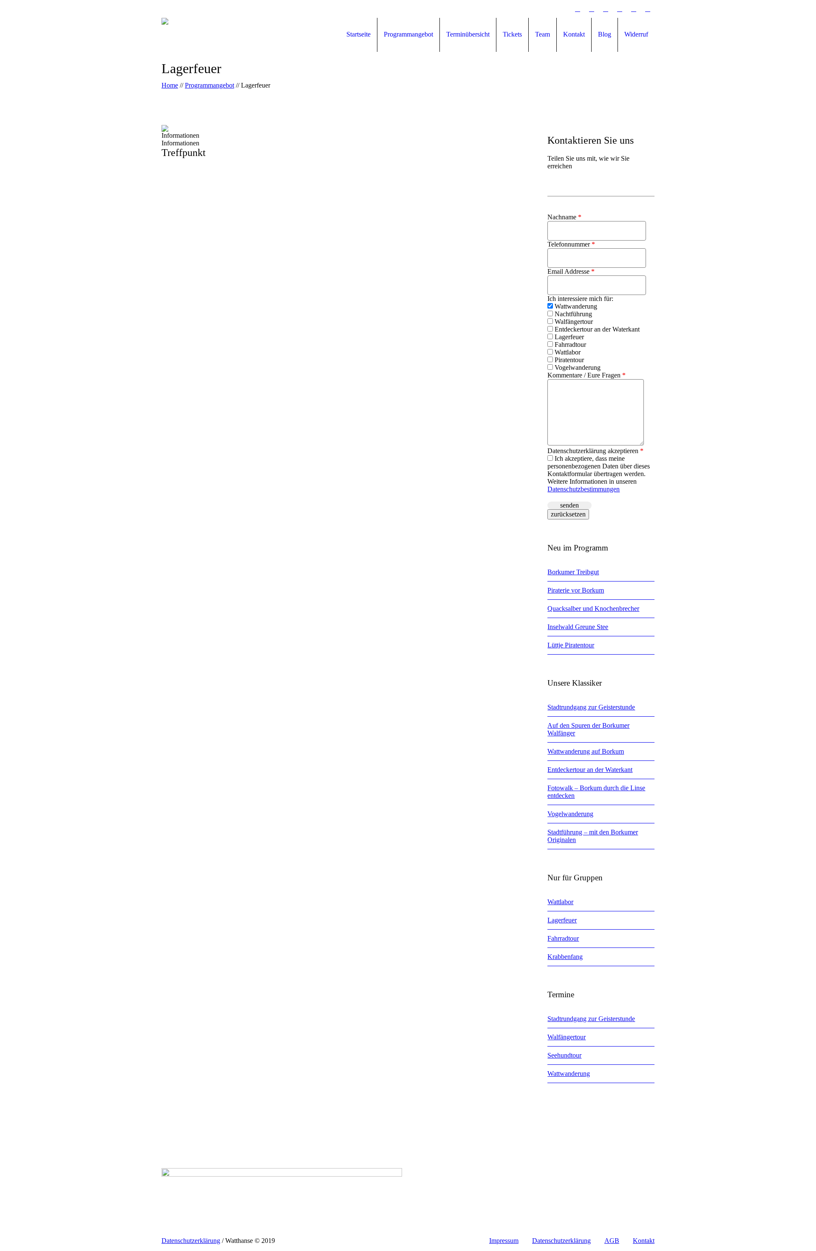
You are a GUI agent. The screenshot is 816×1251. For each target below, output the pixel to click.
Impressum (503, 1240)
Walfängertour (573, 321)
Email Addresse (571, 271)
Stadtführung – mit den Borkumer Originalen (592, 835)
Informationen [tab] (180, 135)
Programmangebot (209, 85)
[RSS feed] (634, 9)
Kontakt (643, 1240)
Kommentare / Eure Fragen (586, 375)
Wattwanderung (575, 306)
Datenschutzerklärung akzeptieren (595, 450)
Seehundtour (564, 1055)
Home (170, 85)
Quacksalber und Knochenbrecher (593, 608)
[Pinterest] (577, 9)
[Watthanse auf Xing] (620, 9)
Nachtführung (572, 314)
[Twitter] (606, 9)
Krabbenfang (565, 956)
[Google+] (563, 9)
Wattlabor (567, 352)
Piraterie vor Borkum (575, 590)
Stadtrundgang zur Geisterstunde (591, 707)
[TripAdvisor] (648, 9)
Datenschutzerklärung (561, 1240)
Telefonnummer (571, 244)
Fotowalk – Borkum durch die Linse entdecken (596, 791)
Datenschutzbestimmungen (583, 489)
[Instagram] (591, 9)
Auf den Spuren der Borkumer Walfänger (588, 729)
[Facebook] (549, 9)
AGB (611, 1240)
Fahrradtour (569, 344)
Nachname (564, 217)
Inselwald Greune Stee (577, 626)
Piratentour (568, 359)
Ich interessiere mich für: (580, 298)
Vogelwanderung (577, 367)
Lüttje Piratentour (570, 645)
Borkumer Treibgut (573, 572)
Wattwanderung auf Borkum (585, 751)
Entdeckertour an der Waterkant (596, 329)
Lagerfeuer (568, 336)
